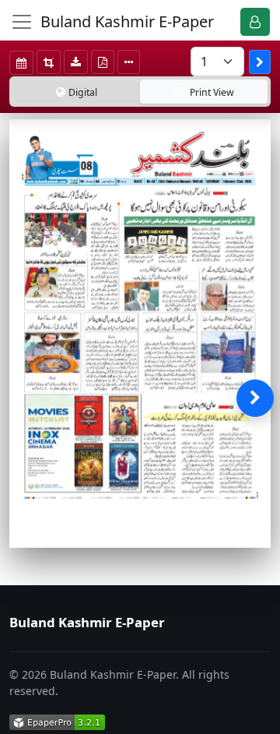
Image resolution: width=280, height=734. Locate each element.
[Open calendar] (21, 63)
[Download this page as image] (76, 62)
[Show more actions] (128, 62)
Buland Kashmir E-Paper (127, 21)
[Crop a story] (49, 62)
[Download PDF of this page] (102, 62)
